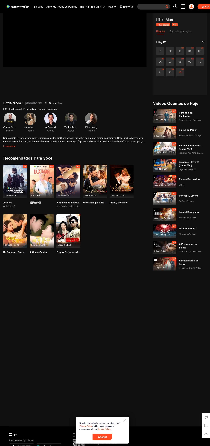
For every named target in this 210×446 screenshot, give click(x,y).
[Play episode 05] (200, 51)
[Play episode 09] (190, 62)
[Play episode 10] (200, 62)
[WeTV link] (18, 6)
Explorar (128, 6)
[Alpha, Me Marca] (122, 181)
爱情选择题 (35, 202)
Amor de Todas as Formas (61, 6)
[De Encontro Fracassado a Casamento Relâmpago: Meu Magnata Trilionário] (15, 231)
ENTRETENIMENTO (92, 6)
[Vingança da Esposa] (68, 181)
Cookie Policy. (104, 428)
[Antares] (15, 181)
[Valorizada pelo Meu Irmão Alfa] (95, 181)
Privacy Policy (85, 425)
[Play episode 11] (160, 72)
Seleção (38, 6)
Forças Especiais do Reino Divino (75, 252)
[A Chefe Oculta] (42, 231)
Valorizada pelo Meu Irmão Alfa (100, 202)
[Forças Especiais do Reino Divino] (68, 231)
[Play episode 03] (180, 51)
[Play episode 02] (170, 51)
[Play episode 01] (160, 51)
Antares (7, 202)
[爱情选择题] (42, 181)
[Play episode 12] (170, 72)
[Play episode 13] (180, 72)
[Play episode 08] (180, 62)
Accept (102, 437)
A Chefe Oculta (38, 252)
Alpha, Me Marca (119, 202)
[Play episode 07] (170, 62)
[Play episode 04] (190, 51)
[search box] (167, 7)
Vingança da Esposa (67, 202)
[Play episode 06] (160, 62)
